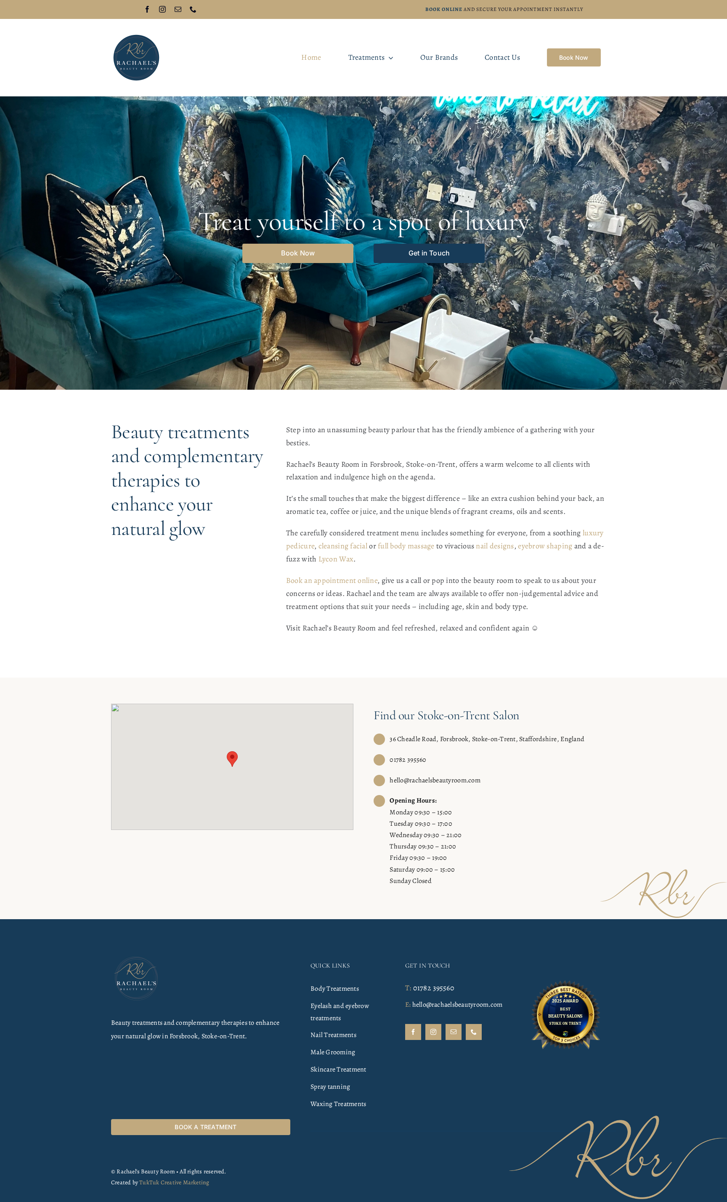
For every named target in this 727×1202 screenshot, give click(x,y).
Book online (443, 9)
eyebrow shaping (545, 546)
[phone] (193, 9)
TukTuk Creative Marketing (174, 1182)
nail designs (495, 546)
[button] (232, 759)
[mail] (178, 9)
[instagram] (162, 9)
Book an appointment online (331, 580)
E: (408, 1004)
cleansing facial (342, 546)
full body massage (406, 546)
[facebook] (147, 9)
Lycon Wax (335, 559)
